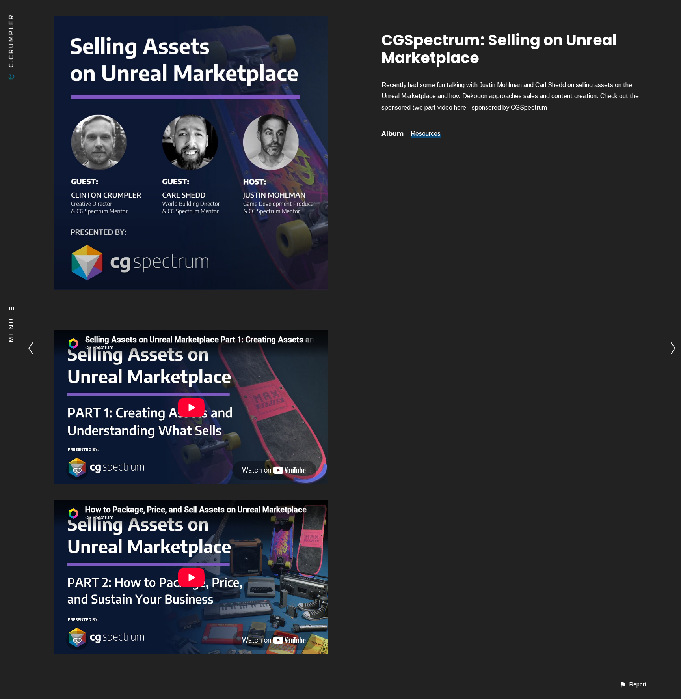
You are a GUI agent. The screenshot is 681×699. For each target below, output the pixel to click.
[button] (632, 685)
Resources (426, 133)
